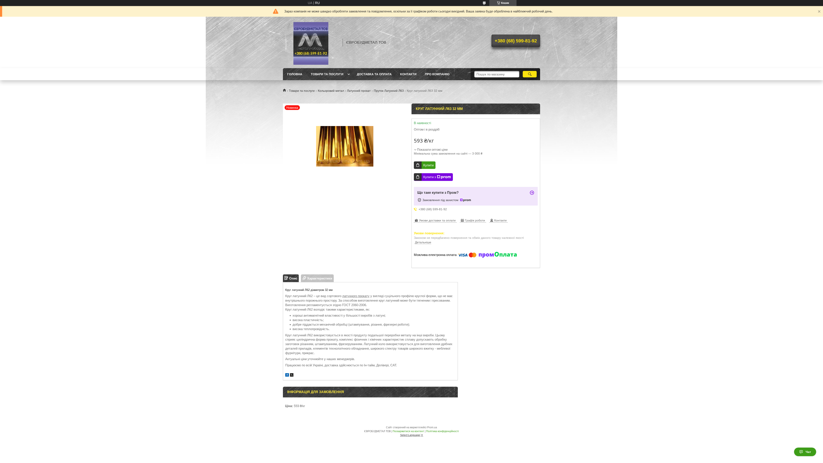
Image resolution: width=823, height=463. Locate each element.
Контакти (408, 74)
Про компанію (437, 74)
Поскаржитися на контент (408, 431)
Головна (294, 74)
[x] (291, 375)
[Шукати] (530, 74)
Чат (808, 452)
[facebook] (287, 375)
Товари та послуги (327, 74)
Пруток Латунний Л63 (389, 90)
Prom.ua (432, 427)
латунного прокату (355, 296)
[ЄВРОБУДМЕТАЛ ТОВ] (311, 42)
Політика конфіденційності (442, 431)
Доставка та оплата (374, 74)
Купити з (429, 177)
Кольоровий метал (331, 90)
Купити (428, 165)
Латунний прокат (359, 90)
